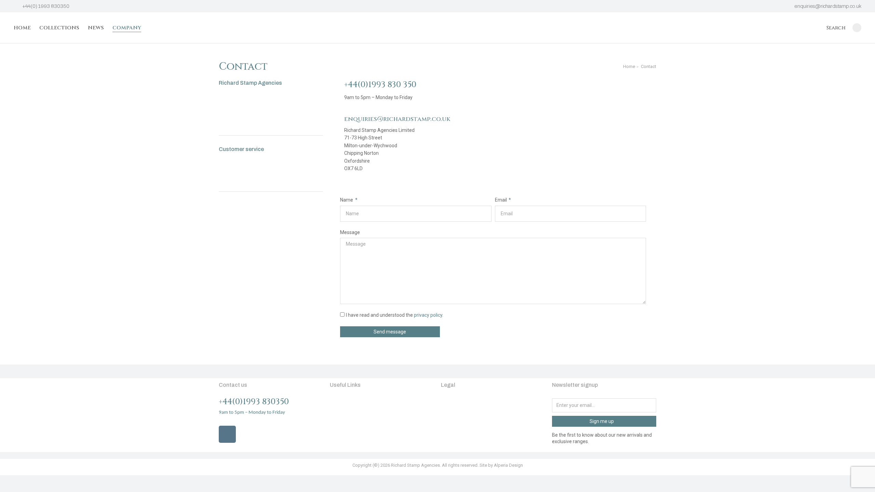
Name (347, 200)
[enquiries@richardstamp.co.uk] (334, 119)
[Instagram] (227, 434)
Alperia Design (508, 465)
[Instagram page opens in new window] (856, 27)
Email (501, 200)
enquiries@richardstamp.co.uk (827, 6)
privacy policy (428, 315)
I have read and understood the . (394, 315)
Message (350, 232)
